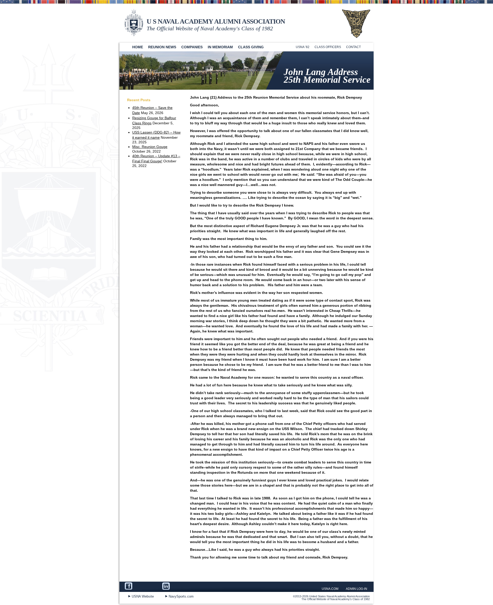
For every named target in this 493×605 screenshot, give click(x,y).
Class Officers (328, 47)
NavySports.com (181, 596)
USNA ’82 (302, 47)
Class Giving (251, 47)
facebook (143, 586)
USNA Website (143, 596)
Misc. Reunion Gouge (149, 147)
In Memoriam (220, 47)
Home (137, 47)
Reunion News (162, 47)
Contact (353, 47)
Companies (192, 47)
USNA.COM (330, 589)
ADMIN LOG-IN (356, 589)
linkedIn (178, 586)
